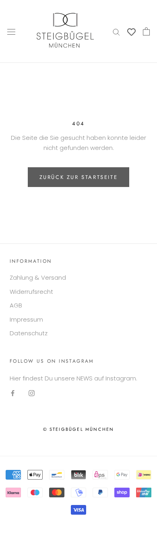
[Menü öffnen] (11, 31)
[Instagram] (32, 393)
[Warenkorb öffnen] (146, 31)
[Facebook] (13, 393)
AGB (16, 305)
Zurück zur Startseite (78, 177)
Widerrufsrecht (31, 291)
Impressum (26, 319)
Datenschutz (29, 333)
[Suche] (116, 31)
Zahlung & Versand (38, 277)
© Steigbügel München (78, 429)
